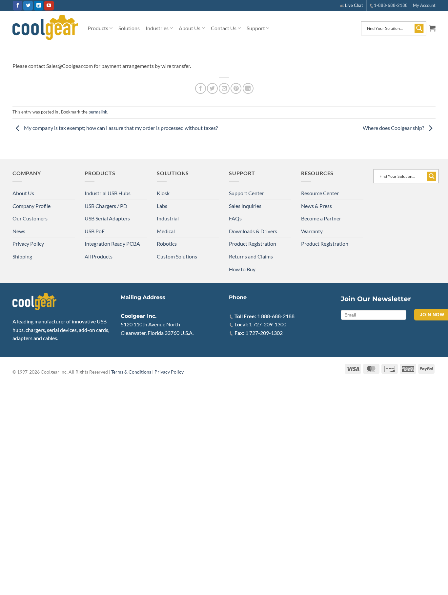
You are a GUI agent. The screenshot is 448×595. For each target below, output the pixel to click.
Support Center (246, 193)
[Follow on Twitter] (28, 5)
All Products (98, 256)
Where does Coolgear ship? (394, 128)
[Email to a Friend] (224, 88)
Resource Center (320, 193)
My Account (424, 5)
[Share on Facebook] (200, 88)
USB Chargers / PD (106, 206)
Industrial (168, 218)
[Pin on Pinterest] (236, 88)
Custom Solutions (177, 256)
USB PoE (95, 231)
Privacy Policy (28, 243)
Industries (157, 28)
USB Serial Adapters (107, 218)
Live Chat (354, 5)
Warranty (312, 231)
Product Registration (252, 243)
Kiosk (163, 193)
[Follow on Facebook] (17, 5)
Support (256, 28)
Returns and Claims (251, 256)
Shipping (22, 256)
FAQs (235, 218)
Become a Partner (321, 218)
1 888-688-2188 (276, 316)
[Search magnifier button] (419, 28)
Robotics (167, 243)
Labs (162, 206)
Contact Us (223, 28)
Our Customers (30, 218)
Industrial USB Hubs (108, 193)
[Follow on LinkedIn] (38, 5)
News (18, 231)
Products (98, 28)
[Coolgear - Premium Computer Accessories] (45, 27)
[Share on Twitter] (212, 88)
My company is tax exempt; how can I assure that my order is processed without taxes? (120, 128)
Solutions (129, 28)
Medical (166, 231)
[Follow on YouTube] (49, 5)
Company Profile (31, 206)
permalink (98, 111)
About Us (189, 28)
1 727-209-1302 (264, 333)
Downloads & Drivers (253, 231)
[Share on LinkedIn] (248, 88)
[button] (432, 28)
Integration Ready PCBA (112, 243)
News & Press (316, 206)
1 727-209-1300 (267, 324)
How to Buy (242, 269)
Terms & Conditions (131, 372)
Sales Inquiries (245, 206)
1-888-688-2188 (391, 5)
